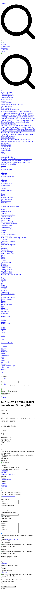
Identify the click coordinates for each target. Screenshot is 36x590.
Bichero (25, 127)
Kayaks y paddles (6, 103)
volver (4, 384)
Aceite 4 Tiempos (6, 145)
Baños (3, 111)
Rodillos (3, 164)
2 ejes (2, 155)
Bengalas (14, 129)
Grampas (3, 162)
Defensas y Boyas (12, 113)
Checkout (4, 572)
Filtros (23, 141)
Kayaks (3, 104)
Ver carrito (4, 563)
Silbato (16, 127)
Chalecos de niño (29, 129)
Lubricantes (4, 49)
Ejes (14, 164)
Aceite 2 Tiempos (6, 148)
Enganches (4, 159)
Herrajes (7, 118)
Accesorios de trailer (7, 157)
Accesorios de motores (7, 138)
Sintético (3, 146)
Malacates (11, 159)
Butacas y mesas (10, 111)
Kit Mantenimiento (11, 141)
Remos (19, 134)
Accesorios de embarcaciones (10, 110)
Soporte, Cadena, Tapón (14, 162)
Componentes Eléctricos (8, 215)
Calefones (4, 122)
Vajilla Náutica (22, 113)
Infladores (4, 136)
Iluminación (25, 122)
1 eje (6, 155)
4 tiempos (10, 94)
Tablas (12, 134)
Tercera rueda (26, 162)
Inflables (6, 134)
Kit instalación (26, 160)
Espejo (21, 127)
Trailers (3, 51)
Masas (19, 160)
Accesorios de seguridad (8, 124)
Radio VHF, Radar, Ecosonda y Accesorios (21, 120)
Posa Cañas (18, 111)
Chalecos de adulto (29, 131)
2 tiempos (4, 94)
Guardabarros (5, 160)
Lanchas (3, 101)
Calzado (30, 134)
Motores (3, 44)
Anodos (3, 141)
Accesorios (4, 48)
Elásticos (17, 159)
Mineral (8, 146)
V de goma (9, 164)
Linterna (30, 127)
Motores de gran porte (7, 96)
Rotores (28, 139)
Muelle (12, 118)
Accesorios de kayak (17, 104)
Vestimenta (24, 134)
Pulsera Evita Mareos (7, 127)
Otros (2, 152)
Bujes (19, 141)
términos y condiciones (12, 539)
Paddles (8, 104)
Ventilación (29, 141)
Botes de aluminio (6, 106)
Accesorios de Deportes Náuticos (11, 132)
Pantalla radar (12, 125)
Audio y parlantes (6, 236)
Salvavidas (4, 125)
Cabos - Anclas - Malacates (26, 115)
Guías (15, 160)
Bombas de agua (6, 220)
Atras (4, 397)
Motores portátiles (6, 92)
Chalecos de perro (6, 131)
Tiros (2, 134)
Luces (11, 160)
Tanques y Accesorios (10, 115)
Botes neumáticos (6, 108)
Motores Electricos (6, 99)
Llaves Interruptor (17, 131)
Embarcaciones (5, 46)
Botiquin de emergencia (23, 125)
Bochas (29, 159)
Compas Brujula (6, 129)
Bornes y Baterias (20, 139)
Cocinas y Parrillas (18, 117)
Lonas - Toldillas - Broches (23, 118)
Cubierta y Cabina (6, 117)
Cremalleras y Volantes (14, 122)
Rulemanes (23, 159)
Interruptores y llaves (7, 229)
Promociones (11, 136)
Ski (15, 134)
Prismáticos (20, 129)
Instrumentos (5, 143)
